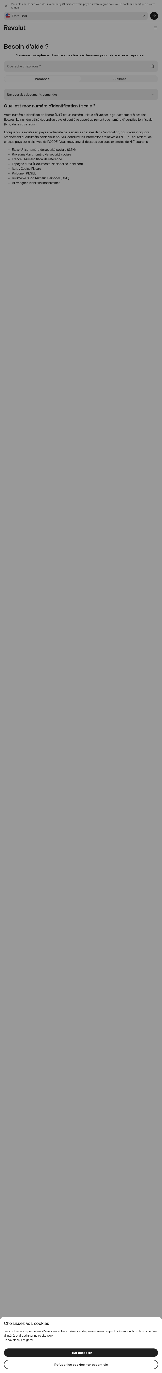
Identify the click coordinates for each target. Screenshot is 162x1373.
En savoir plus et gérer (18, 1340)
